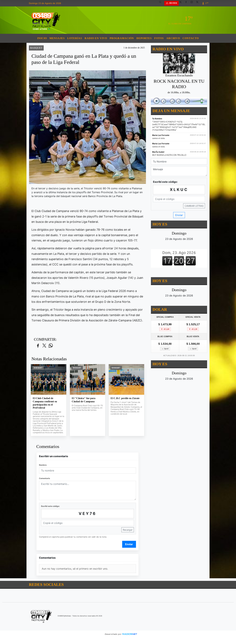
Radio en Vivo (96, 38)
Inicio (42, 38)
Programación (122, 38)
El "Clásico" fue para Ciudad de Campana (83, 400)
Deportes (144, 38)
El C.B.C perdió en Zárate (125, 398)
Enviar (129, 544)
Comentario (44, 478)
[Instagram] (193, 3)
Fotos (159, 38)
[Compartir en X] (44, 345)
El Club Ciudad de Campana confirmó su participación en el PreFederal (45, 403)
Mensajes (57, 38)
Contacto (191, 38)
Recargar (127, 529)
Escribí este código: (50, 506)
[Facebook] (187, 3)
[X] (181, 3)
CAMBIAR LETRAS (194, 205)
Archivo (173, 38)
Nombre (43, 465)
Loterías (74, 38)
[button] (161, 3)
